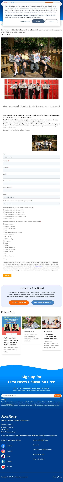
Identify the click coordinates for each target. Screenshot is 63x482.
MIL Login (4, 429)
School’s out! (29, 332)
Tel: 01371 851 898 (38, 454)
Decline (51, 21)
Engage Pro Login (6, 427)
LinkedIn (8, 461)
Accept (38, 21)
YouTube (9, 466)
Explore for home (19, 302)
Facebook (9, 446)
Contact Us (36, 445)
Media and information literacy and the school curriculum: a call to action (51, 336)
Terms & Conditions (38, 459)
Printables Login (6, 424)
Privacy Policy (9, 404)
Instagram (9, 451)
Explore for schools (42, 302)
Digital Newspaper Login (8, 432)
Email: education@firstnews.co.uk (42, 449)
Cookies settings (25, 21)
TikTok (8, 456)
